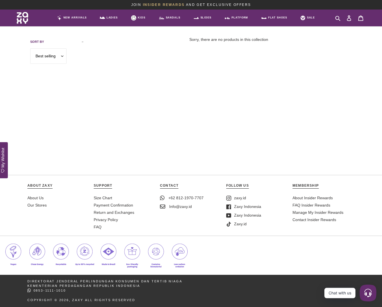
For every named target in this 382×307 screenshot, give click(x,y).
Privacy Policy (106, 219)
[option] (191, 5)
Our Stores (37, 205)
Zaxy (77, 300)
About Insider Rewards (313, 198)
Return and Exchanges (114, 212)
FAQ (98, 227)
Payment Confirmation (113, 205)
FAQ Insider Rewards (311, 205)
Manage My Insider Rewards (318, 212)
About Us (35, 198)
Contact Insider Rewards (314, 219)
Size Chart (103, 198)
